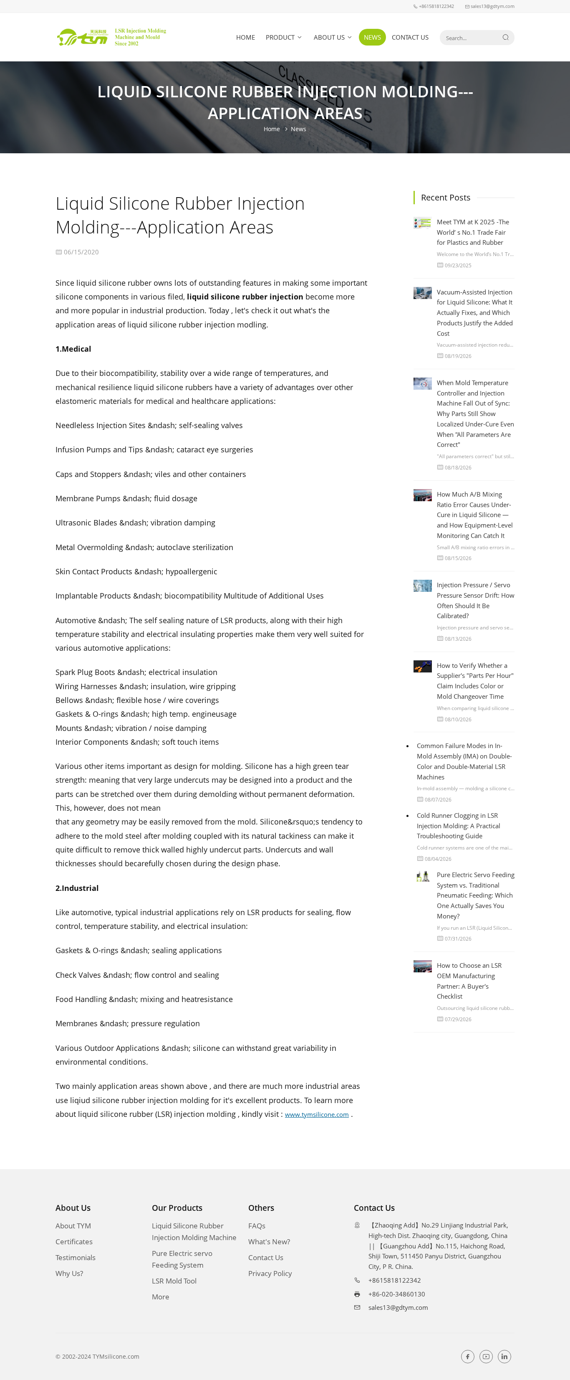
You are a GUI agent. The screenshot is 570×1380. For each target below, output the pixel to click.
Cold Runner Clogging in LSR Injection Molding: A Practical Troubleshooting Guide (458, 825)
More (160, 1296)
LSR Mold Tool (174, 1281)
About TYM (73, 1225)
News (372, 37)
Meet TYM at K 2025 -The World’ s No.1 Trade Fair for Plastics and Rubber (473, 232)
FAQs (256, 1225)
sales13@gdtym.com (398, 1307)
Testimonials (75, 1257)
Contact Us (410, 37)
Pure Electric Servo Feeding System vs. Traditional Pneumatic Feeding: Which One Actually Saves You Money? (476, 895)
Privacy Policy (270, 1273)
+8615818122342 (394, 1280)
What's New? (269, 1241)
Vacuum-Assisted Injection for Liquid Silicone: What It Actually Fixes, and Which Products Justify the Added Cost (475, 312)
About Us (330, 37)
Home (245, 37)
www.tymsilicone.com (317, 1114)
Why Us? (69, 1273)
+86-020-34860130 (396, 1294)
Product (281, 37)
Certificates (74, 1241)
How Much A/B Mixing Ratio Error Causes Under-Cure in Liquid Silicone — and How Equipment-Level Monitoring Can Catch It (475, 515)
